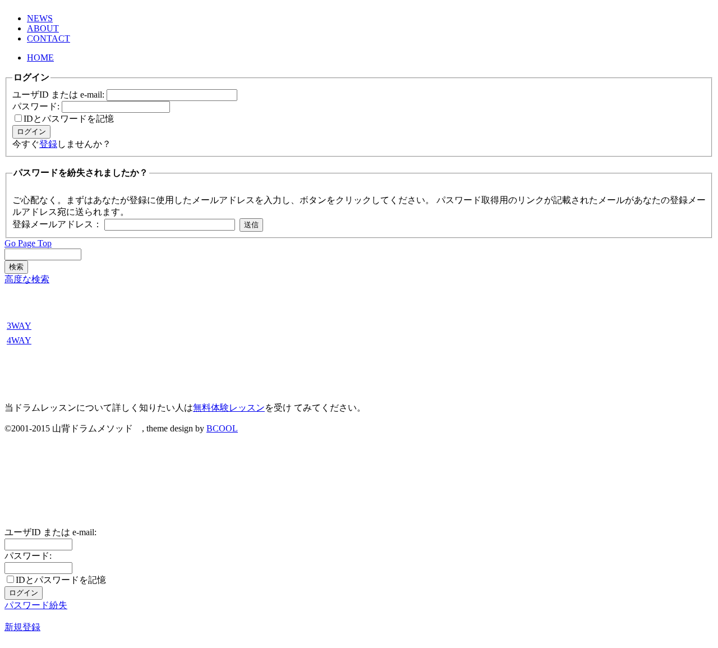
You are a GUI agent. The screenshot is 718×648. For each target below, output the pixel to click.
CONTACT (48, 38)
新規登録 (22, 627)
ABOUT (43, 28)
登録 (48, 144)
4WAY (19, 340)
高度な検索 (26, 279)
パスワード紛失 (35, 605)
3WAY (19, 325)
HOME (40, 57)
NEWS (40, 18)
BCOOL (222, 428)
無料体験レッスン (229, 407)
